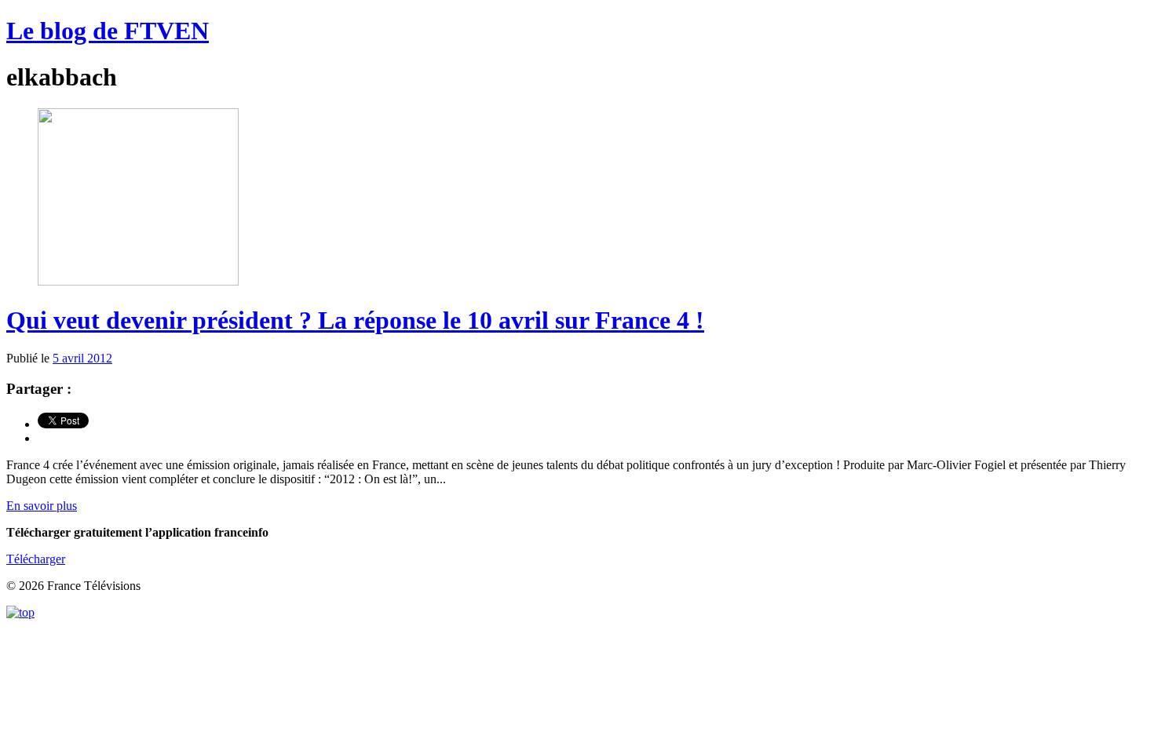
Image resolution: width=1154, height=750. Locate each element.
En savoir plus (41, 505)
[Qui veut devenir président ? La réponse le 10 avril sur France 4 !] (138, 281)
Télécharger (35, 559)
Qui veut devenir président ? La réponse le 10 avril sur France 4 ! (355, 320)
